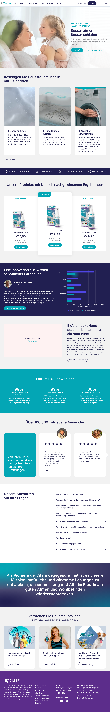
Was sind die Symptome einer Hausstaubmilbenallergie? (78, 500)
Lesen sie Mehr (15, 664)
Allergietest (82, 3)
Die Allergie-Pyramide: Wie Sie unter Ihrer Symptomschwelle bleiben (89, 655)
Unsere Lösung (40, 685)
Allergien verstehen (42, 695)
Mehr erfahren (11, 159)
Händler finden (40, 690)
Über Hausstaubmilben (43, 698)
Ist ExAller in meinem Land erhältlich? (70, 549)
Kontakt (58, 685)
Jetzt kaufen (77, 50)
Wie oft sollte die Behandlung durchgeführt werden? (76, 533)
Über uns (38, 688)
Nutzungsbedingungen (64, 688)
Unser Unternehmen (54, 3)
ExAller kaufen (21, 247)
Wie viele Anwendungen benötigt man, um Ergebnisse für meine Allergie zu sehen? (78, 514)
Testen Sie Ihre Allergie (95, 50)
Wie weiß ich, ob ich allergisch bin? (70, 494)
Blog (42, 3)
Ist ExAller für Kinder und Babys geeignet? (72, 521)
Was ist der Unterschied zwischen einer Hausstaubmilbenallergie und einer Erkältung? (79, 507)
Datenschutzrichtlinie (63, 690)
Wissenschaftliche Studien (15, 308)
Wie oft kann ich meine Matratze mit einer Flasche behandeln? (80, 527)
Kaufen (92, 3)
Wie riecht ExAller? (63, 538)
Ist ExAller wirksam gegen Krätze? (69, 544)
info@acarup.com (88, 698)
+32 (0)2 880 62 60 (87, 695)
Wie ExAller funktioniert (77, 360)
